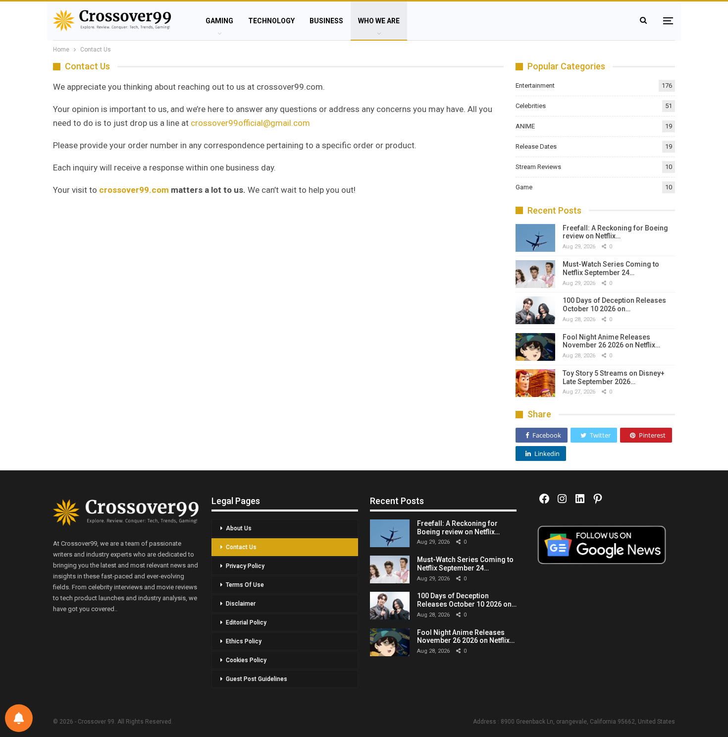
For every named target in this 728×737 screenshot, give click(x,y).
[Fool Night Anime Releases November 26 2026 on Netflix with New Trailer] (535, 347)
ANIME (525, 126)
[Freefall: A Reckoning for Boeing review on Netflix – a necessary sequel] (535, 238)
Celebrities (531, 106)
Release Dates (536, 146)
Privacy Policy (245, 566)
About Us (239, 528)
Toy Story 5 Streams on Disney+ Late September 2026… (614, 377)
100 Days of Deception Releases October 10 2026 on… (614, 304)
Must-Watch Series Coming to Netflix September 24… (611, 268)
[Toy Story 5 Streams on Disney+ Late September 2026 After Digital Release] (535, 383)
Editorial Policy (246, 622)
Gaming (219, 21)
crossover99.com (134, 190)
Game (524, 187)
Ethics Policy (243, 641)
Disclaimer (241, 603)
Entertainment (535, 85)
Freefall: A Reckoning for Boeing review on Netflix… (615, 232)
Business (326, 21)
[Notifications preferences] (19, 718)
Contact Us (241, 547)
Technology (271, 21)
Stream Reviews (538, 166)
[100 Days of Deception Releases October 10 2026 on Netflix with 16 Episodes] (535, 310)
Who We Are (379, 21)
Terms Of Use (245, 584)
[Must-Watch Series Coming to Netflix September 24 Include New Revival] (535, 274)
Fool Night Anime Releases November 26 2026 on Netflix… (611, 341)
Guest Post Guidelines (256, 679)
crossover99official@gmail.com (250, 123)
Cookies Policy (246, 660)
